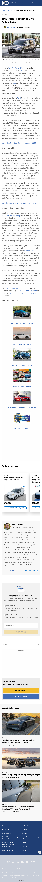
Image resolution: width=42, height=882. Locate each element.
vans (21, 70)
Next (38, 46)
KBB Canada (26, 854)
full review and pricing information (17, 288)
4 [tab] (12, 60)
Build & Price (21, 690)
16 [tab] (18, 63)
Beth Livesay (5, 811)
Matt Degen (11, 27)
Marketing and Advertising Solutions (30, 838)
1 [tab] (3, 60)
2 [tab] (6, 60)
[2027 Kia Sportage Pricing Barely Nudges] (21, 758)
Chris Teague (5, 777)
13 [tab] (39, 60)
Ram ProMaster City (15, 68)
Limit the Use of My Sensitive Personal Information (8, 845)
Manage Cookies (7, 850)
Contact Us (5, 829)
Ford (19, 98)
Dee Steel (4, 745)
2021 (8, 475)
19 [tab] (27, 63)
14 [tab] (12, 63)
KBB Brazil (25, 850)
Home (3, 10)
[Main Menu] (39, 3)
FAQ (3, 826)
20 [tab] (30, 63)
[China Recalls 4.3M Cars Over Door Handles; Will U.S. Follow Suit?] (21, 791)
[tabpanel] (21, 45)
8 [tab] (24, 60)
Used (5, 475)
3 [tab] (9, 60)
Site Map (25, 846)
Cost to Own (33, 293)
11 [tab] (33, 60)
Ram (14, 83)
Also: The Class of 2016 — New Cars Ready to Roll (19, 203)
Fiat (25, 251)
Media (24, 843)
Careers (24, 829)
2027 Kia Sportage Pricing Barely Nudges (21, 775)
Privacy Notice (7, 833)
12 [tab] (36, 60)
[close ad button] (39, 852)
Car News (9, 10)
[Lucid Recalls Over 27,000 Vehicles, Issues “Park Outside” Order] (21, 724)
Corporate (25, 833)
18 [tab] (24, 63)
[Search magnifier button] (38, 644)
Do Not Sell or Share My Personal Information (10, 838)
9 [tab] (27, 60)
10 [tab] (30, 60)
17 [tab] (21, 63)
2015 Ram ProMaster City (11, 216)
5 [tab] (15, 60)
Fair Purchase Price (16, 293)
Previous (4, 46)
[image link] (21, 45)
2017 (36, 475)
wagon (35, 105)
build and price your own (28, 291)
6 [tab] (18, 60)
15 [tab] (15, 63)
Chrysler (30, 251)
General (4, 15)
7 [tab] (21, 60)
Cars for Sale (21, 697)
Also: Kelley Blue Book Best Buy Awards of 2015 (19, 143)
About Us (25, 826)
